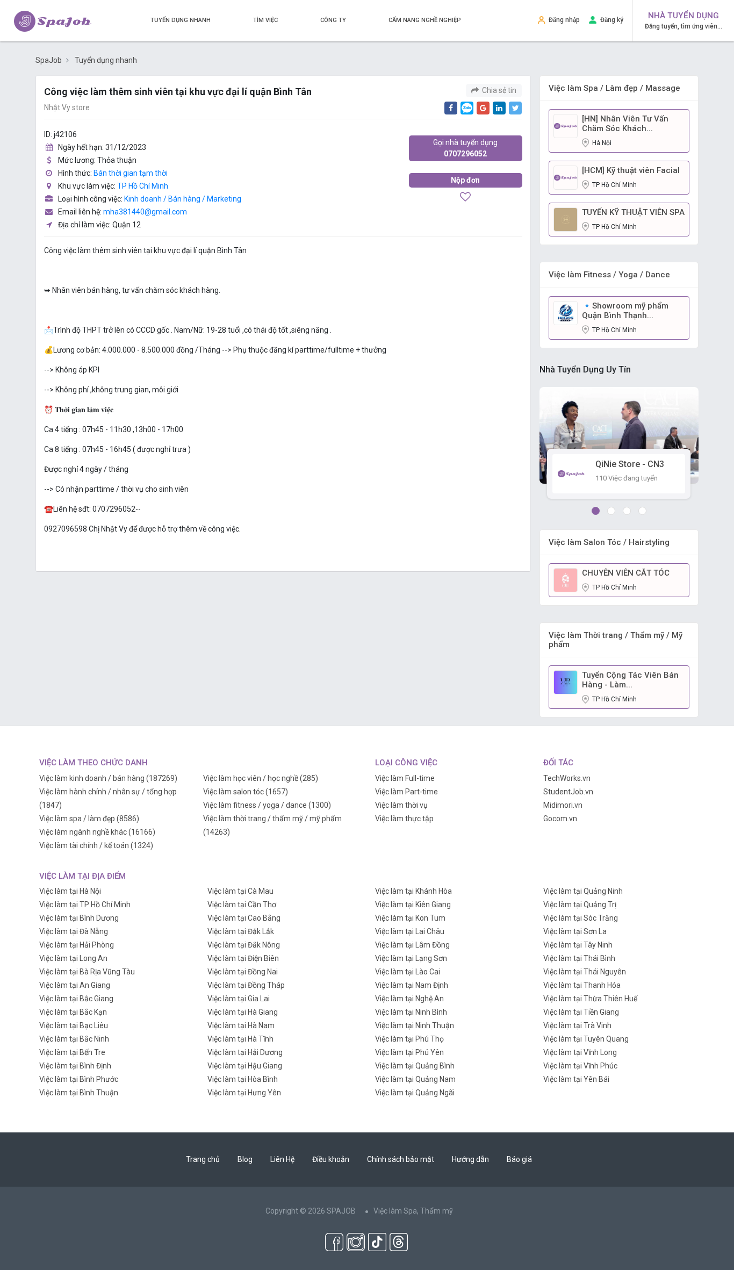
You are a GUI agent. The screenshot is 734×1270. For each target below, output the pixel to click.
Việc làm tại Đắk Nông (243, 945)
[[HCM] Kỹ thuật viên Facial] (565, 177)
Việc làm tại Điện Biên (243, 958)
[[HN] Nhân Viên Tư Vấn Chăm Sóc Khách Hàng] (565, 125)
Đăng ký (611, 20)
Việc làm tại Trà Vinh (577, 1025)
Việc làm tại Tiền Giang (581, 1012)
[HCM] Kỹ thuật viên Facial (631, 170)
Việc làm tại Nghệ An (409, 998)
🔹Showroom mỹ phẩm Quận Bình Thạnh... (625, 310)
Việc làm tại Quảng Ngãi (415, 1092)
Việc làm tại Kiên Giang (413, 904)
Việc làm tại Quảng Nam (415, 1079)
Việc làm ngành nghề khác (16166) (97, 832)
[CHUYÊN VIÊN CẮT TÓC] (565, 580)
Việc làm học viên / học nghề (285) (260, 778)
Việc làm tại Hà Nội (70, 891)
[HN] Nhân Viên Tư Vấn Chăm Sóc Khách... (625, 123)
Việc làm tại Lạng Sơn (411, 958)
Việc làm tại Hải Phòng (76, 945)
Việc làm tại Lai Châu (409, 931)
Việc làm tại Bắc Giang (76, 998)
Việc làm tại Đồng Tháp (246, 985)
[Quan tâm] (465, 197)
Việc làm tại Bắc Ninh (74, 1039)
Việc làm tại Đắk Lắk (240, 931)
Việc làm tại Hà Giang (242, 1012)
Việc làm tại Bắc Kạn (73, 1012)
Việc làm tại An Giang (74, 985)
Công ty (333, 20)
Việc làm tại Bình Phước (78, 1079)
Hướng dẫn (470, 1159)
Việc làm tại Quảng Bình (415, 1065)
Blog (245, 1159)
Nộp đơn (465, 180)
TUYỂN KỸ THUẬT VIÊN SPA (633, 212)
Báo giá (519, 1159)
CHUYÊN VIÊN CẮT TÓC (626, 573)
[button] (595, 511)
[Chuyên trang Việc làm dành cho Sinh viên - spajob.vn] (52, 21)
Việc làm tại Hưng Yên (244, 1092)
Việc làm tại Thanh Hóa (582, 985)
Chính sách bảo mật (400, 1159)
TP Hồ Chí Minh (142, 186)
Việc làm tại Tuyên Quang (586, 1039)
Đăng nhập (564, 20)
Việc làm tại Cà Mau (240, 891)
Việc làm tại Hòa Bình (242, 1079)
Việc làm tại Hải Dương (245, 1052)
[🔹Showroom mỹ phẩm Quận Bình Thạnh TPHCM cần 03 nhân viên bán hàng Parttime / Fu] (565, 312)
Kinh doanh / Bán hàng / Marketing (182, 199)
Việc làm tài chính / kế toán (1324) (96, 845)
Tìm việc (265, 20)
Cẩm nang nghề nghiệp (424, 20)
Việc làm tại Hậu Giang (244, 1065)
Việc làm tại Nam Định (411, 985)
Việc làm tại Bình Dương (79, 918)
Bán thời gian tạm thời (130, 173)
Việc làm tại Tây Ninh (578, 945)
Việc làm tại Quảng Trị (579, 904)
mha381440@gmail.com (145, 211)
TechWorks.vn (567, 778)
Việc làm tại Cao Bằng (243, 918)
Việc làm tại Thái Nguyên (584, 971)
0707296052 (465, 148)
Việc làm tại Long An (73, 958)
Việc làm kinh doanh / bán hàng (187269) (108, 778)
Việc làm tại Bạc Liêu (73, 1025)
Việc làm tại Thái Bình (579, 958)
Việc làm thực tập (404, 818)
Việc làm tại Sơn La (575, 931)
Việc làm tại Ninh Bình (411, 1012)
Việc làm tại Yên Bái (576, 1079)
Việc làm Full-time (405, 778)
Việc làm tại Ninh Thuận (414, 1025)
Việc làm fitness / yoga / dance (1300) (267, 805)
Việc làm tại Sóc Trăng (580, 918)
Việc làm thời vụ (401, 805)
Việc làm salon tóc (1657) (245, 791)
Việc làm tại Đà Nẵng (73, 931)
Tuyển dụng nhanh (180, 20)
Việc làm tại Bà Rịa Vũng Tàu (87, 971)
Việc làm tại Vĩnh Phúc (580, 1065)
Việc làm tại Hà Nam (241, 1025)
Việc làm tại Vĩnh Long (580, 1052)
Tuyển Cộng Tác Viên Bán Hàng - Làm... (630, 680)
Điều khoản (330, 1159)
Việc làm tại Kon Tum (410, 918)
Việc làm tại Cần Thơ (241, 904)
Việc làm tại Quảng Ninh (583, 891)
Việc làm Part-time (406, 791)
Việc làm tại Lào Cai (407, 971)
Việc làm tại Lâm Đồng (412, 945)
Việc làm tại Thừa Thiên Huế (590, 998)
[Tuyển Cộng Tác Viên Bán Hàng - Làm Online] (565, 682)
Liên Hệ (282, 1159)
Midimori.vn (562, 805)
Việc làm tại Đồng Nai (242, 971)
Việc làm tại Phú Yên (409, 1052)
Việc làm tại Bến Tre (72, 1052)
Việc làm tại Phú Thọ (409, 1039)
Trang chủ (203, 1159)
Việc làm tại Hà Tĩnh (240, 1039)
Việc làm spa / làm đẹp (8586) (89, 818)
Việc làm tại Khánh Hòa (413, 891)
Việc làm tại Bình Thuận (78, 1092)
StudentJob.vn (568, 791)
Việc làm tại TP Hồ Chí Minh (85, 904)
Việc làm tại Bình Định (75, 1065)
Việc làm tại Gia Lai (238, 998)
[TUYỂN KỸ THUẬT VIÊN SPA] (565, 218)
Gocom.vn (560, 818)
